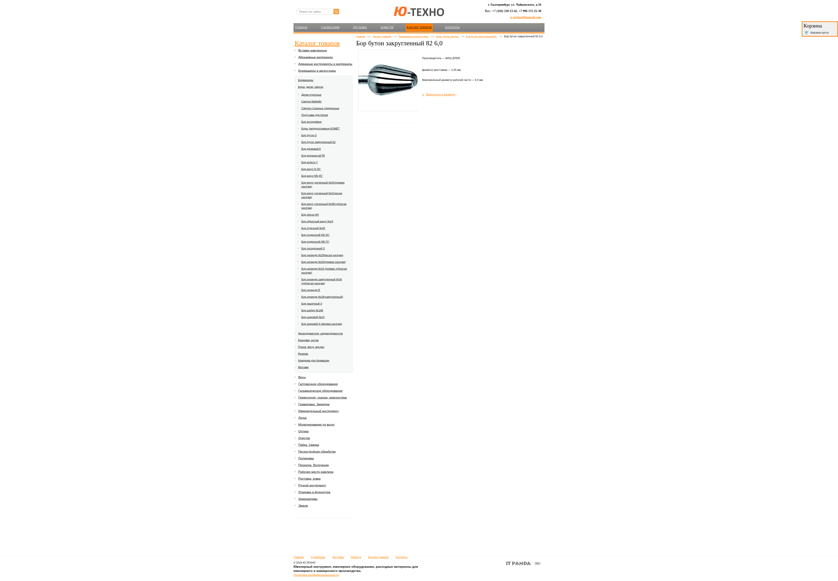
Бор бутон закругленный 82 (481, 36)
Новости (356, 557)
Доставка (338, 557)
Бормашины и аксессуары (414, 36)
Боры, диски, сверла (447, 36)
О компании (318, 557)
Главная (360, 36)
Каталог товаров (419, 27)
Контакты (401, 557)
